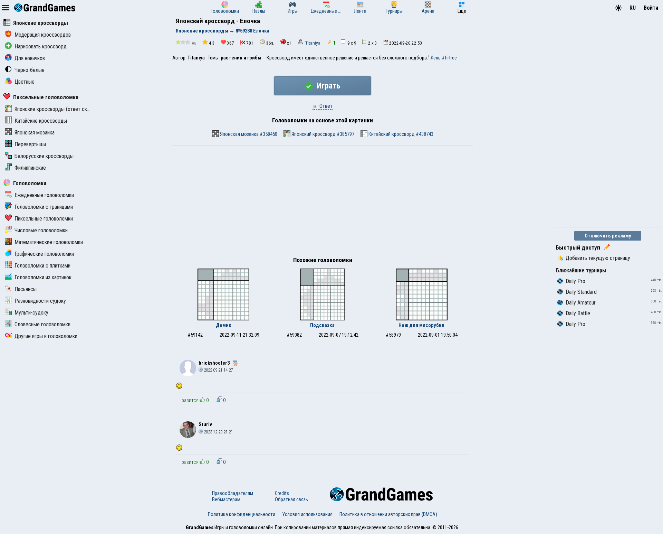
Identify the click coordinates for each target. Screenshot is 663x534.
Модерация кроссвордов (43, 34)
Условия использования (307, 514)
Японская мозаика (35, 132)
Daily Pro (575, 281)
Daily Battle (578, 313)
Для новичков (30, 58)
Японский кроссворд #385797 (322, 134)
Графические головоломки (44, 254)
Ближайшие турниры (581, 270)
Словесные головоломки (42, 324)
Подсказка (322, 325)
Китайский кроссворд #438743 (400, 134)
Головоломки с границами (44, 207)
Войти (651, 7)
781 (249, 43)
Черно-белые (30, 70)
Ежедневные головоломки (44, 195)
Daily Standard (581, 292)
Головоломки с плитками (42, 265)
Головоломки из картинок (43, 277)
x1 (289, 43)
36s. (270, 43)
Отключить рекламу (608, 236)
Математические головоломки (49, 242)
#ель (435, 58)
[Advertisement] (322, 208)
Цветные (25, 81)
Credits (282, 493)
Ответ (325, 106)
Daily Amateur (581, 302)
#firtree (449, 58)
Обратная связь (291, 499)
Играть (327, 86)
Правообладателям (232, 493)
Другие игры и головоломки (46, 336)
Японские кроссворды (40, 23)
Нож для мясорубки (421, 325)
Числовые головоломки (41, 230)
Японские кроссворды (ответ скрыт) (56, 109)
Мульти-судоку (31, 312)
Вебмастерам (226, 499)
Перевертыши (30, 144)
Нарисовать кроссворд (41, 46)
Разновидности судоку (40, 301)
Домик (223, 325)
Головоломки (29, 183)
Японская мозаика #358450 (248, 134)
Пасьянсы (26, 289)
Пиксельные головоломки (45, 97)
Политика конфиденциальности (241, 514)
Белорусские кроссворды (44, 156)
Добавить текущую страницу (598, 258)
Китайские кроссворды (41, 121)
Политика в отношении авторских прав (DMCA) (388, 514)
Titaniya (312, 43)
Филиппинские (30, 168)
